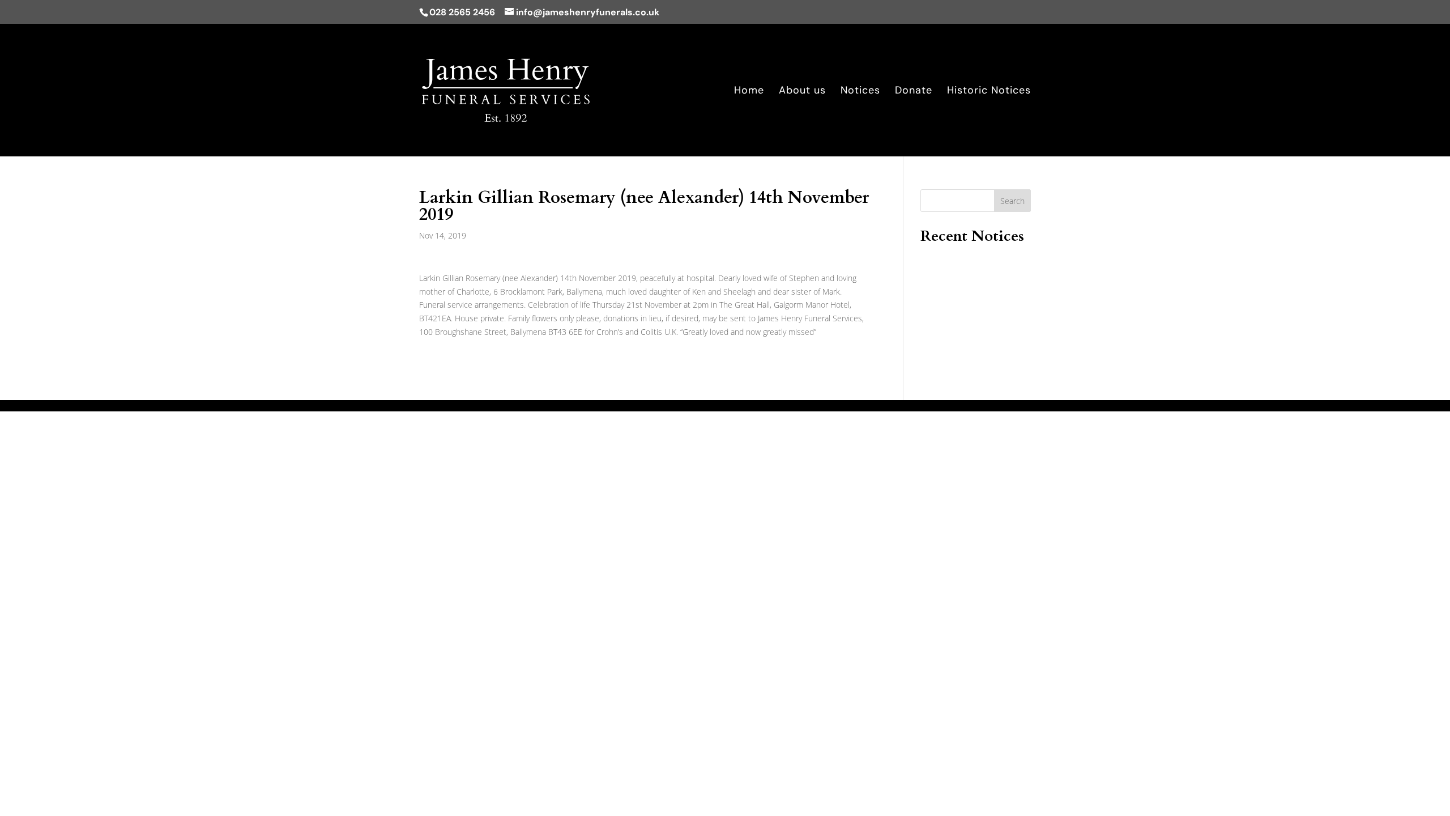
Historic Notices (989, 91)
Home (749, 91)
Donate (913, 91)
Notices (860, 91)
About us (802, 91)
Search (1012, 201)
